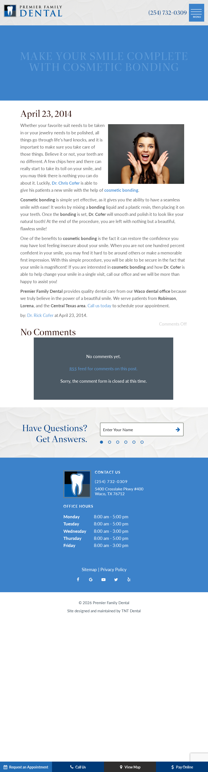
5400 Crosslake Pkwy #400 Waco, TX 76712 (119, 491)
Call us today (99, 305)
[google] (91, 579)
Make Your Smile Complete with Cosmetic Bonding (104, 61)
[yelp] (129, 579)
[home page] (33, 13)
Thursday (72, 538)
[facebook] (78, 579)
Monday (71, 516)
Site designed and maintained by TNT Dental (104, 610)
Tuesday (71, 524)
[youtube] (103, 579)
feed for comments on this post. (103, 368)
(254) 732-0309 (167, 13)
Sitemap (89, 569)
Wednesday (74, 531)
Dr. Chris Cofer (66, 183)
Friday (69, 545)
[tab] (101, 442)
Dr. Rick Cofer (40, 315)
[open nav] (196, 13)
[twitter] (116, 579)
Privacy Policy (113, 569)
